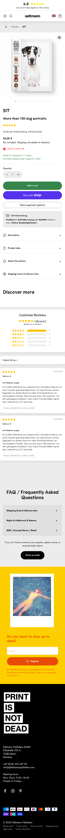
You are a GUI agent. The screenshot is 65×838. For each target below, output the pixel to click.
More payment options (32, 205)
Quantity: (7, 168)
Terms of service (36, 826)
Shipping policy (52, 826)
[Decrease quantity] (7, 174)
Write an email (33, 555)
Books (15, 26)
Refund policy (8, 826)
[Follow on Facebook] (5, 791)
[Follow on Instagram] (13, 791)
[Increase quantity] (18, 174)
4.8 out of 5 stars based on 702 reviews (32, 7)
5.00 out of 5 (40, 321)
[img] (8, 371)
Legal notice (7, 829)
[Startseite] (6, 27)
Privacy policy (22, 826)
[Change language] (54, 15)
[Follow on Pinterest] (20, 791)
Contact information (23, 829)
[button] (9, 125)
